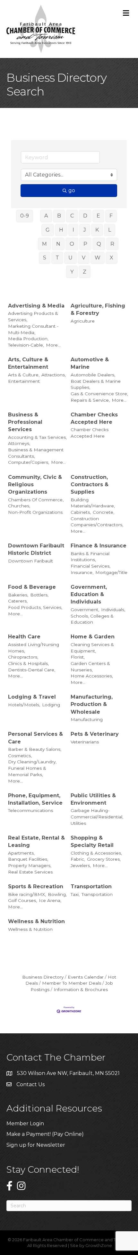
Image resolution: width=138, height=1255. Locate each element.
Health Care (24, 637)
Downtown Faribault (30, 560)
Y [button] (71, 272)
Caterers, (18, 600)
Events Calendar (86, 977)
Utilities (78, 823)
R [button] (112, 244)
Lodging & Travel (32, 697)
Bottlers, (39, 594)
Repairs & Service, (90, 400)
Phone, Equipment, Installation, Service (35, 799)
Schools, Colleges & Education (92, 619)
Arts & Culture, (23, 374)
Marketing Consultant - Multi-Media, (33, 329)
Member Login (25, 1123)
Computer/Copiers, (28, 462)
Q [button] (99, 244)
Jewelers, (81, 865)
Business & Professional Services (25, 422)
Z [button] (84, 272)
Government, (85, 609)
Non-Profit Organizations (35, 512)
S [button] (44, 258)
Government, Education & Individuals (89, 594)
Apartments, (21, 853)
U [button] (70, 258)
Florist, (78, 657)
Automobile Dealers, (93, 374)
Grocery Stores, (104, 859)
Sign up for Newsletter (35, 1145)
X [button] (111, 258)
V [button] (83, 258)
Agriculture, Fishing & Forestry (98, 309)
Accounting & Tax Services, (37, 437)
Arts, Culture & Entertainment (28, 363)
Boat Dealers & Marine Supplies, (96, 384)
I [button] (73, 230)
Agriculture (83, 321)
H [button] (61, 230)
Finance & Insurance (98, 546)
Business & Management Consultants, (36, 453)
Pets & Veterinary (95, 734)
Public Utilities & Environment (93, 799)
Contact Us (30, 1084)
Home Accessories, (92, 675)
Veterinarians (85, 741)
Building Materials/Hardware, (93, 503)
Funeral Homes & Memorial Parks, (27, 771)
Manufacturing (87, 719)
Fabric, (78, 859)
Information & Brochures (81, 989)
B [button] (59, 216)
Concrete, (103, 512)
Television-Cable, (26, 345)
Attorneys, (19, 443)
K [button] (97, 230)
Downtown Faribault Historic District (36, 549)
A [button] (46, 216)
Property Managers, (29, 865)
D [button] (85, 216)
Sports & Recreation (35, 886)
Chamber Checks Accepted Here (94, 418)
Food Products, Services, (35, 607)
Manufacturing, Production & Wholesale (92, 704)
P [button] (85, 244)
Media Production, (28, 338)
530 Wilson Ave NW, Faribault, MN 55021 (68, 1073)
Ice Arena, (50, 900)
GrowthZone (98, 1245)
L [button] (109, 230)
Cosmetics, (20, 755)
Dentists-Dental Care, (31, 669)
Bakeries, (18, 594)
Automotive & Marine (90, 363)
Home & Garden (93, 637)
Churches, (19, 505)
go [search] (71, 190)
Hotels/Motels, (24, 704)
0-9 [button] (24, 216)
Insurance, (82, 572)
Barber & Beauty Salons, (34, 749)
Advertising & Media (36, 306)
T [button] (57, 258)
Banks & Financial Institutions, (90, 556)
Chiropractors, (23, 657)
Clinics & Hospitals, (28, 663)
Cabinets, (81, 512)
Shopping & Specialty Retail (92, 841)
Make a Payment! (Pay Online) (45, 1134)
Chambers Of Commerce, (36, 499)
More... (53, 345)
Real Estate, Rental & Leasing (36, 841)
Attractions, (53, 374)
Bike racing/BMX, (27, 894)
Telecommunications (30, 810)
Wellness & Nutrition (36, 921)
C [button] (72, 216)
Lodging (51, 704)
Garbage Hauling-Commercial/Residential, (97, 813)
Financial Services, (90, 566)
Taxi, (75, 894)
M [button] (44, 244)
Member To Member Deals (71, 983)
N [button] (58, 244)
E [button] (98, 216)
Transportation (91, 886)
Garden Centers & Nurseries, (90, 666)
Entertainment (24, 381)
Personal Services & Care (35, 737)
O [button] (72, 244)
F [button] (111, 216)
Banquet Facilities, (28, 859)
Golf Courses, (22, 900)
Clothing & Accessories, (96, 853)
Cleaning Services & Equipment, (92, 647)
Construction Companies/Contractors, (97, 522)
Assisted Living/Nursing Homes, (33, 647)
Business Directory (43, 977)
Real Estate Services (30, 871)
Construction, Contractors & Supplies (89, 484)
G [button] (48, 230)
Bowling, (57, 894)
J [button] (84, 230)
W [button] (97, 258)
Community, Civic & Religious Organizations (35, 484)
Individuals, (113, 609)
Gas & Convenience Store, (99, 393)
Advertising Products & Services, (33, 316)
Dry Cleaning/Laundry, (32, 761)
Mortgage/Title (111, 572)
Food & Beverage (32, 587)
